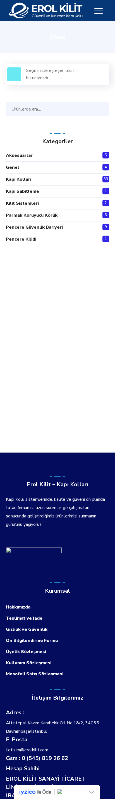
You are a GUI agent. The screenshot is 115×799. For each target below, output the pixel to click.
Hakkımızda (18, 607)
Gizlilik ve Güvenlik (26, 629)
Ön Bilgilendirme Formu (32, 640)
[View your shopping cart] (107, 10)
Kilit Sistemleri (22, 203)
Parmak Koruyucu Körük (32, 215)
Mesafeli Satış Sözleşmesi (34, 674)
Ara (103, 109)
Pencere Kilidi (21, 239)
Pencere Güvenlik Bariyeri (34, 227)
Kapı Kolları (18, 179)
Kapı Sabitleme (22, 191)
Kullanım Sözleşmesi (28, 663)
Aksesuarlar (19, 155)
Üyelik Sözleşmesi (26, 652)
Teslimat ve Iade (24, 618)
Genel (12, 167)
